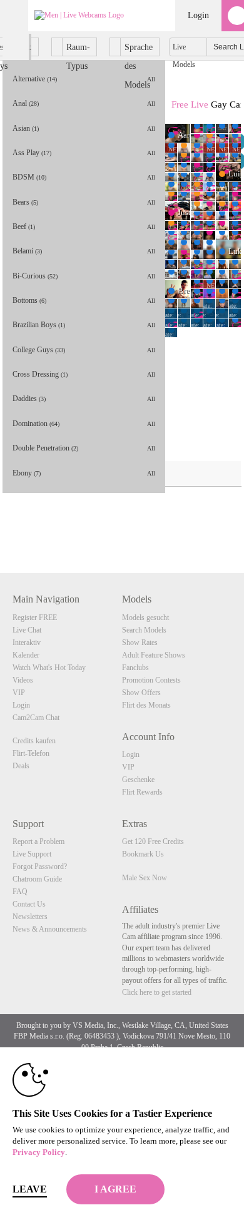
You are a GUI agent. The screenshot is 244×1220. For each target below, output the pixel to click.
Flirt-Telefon (31, 753)
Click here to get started (156, 992)
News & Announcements (50, 929)
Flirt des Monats (146, 705)
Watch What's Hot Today (49, 667)
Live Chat (27, 630)
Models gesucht (145, 617)
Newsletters (30, 916)
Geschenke (138, 779)
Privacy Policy (39, 1152)
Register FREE (35, 617)
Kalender (26, 655)
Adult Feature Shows (153, 655)
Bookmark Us (143, 854)
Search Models (144, 630)
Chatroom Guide (37, 879)
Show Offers (141, 692)
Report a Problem (38, 841)
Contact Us (29, 904)
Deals (21, 765)
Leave (30, 1189)
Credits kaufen (34, 740)
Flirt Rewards (142, 792)
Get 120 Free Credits (153, 841)
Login (198, 15)
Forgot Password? (40, 866)
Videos (23, 680)
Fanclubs (135, 667)
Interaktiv (27, 642)
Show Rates (140, 642)
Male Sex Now (144, 877)
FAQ (20, 891)
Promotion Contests (151, 680)
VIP (19, 692)
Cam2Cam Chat (36, 717)
